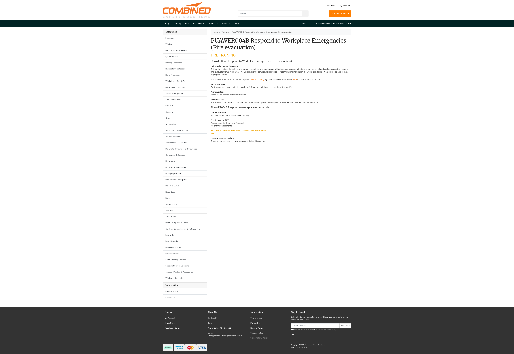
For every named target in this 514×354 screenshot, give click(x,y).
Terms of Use (256, 318)
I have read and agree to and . (314, 330)
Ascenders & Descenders (176, 142)
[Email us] (293, 335)
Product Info (198, 23)
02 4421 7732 (307, 23)
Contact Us (213, 23)
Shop (167, 23)
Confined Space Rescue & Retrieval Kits (182, 229)
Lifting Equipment (173, 173)
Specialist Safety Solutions (177, 266)
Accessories (170, 124)
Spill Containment (173, 99)
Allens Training (257, 79)
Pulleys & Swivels (172, 186)
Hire (187, 23)
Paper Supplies (172, 253)
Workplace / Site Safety (175, 81)
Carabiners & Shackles (175, 155)
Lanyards (169, 235)
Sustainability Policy (259, 338)
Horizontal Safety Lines (175, 167)
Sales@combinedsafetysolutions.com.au (333, 23)
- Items (340, 13)
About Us (226, 23)
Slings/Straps (171, 204)
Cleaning (169, 112)
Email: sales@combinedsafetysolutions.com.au (225, 334)
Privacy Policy (256, 323)
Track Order (170, 323)
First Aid (169, 106)
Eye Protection (171, 56)
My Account (345, 6)
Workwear (170, 44)
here (295, 79)
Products (331, 6)
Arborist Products (173, 136)
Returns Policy (171, 291)
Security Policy (256, 333)
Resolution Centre (172, 328)
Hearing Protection (173, 62)
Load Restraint (171, 241)
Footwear (169, 38)
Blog (237, 23)
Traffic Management (174, 93)
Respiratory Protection (175, 69)
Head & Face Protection (176, 50)
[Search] (305, 13)
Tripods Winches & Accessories (179, 272)
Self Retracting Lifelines (175, 259)
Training (177, 23)
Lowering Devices (173, 247)
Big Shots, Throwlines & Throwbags (181, 149)
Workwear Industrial (174, 278)
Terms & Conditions (316, 330)
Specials (169, 210)
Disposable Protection (175, 87)
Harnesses (170, 161)
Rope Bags (170, 192)
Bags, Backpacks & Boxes (176, 223)
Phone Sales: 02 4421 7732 (219, 328)
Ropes (168, 198)
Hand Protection (172, 75)
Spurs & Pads (171, 216)
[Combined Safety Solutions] (187, 10)
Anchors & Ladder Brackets (177, 130)
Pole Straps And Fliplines (176, 179)
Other (167, 118)
